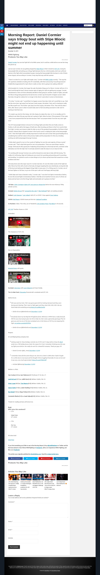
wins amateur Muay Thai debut (46, 203)
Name (10, 521)
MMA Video (45, 25)
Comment (11, 502)
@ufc (61, 342)
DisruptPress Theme (56, 570)
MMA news (38, 25)
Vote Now (11, 440)
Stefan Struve (18, 191)
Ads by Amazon (65, 59)
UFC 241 (57, 69)
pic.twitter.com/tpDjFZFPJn (22, 323)
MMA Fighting (23, 25)
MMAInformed (20, 566)
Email (10, 529)
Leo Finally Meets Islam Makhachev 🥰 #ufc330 (62, 483)
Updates (65, 25)
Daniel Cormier (12, 62)
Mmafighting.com (36, 454)
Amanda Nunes (12, 268)
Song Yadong (54, 195)
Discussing (23, 292)
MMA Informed (14, 25)
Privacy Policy (87, 567)
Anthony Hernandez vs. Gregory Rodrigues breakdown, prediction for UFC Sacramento (25, 485)
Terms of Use (80, 567)
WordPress (47, 570)
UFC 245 (10, 209)
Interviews (17, 288)
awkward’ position (41, 199)
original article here (52, 454)
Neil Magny (16, 199)
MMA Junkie (31, 25)
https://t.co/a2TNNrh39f (39, 360)
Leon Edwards (28, 288)
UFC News (52, 25)
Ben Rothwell (43, 191)
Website (10, 538)
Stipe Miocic (39, 69)
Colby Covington (19, 184)
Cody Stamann (17, 195)
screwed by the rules (31, 191)
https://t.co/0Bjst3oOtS (38, 307)
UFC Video (58, 25)
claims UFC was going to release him (34, 184)
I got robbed (26, 195)
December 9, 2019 (36, 311)
